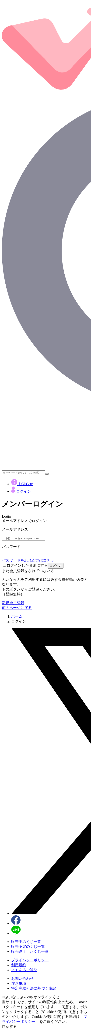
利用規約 (18, 965)
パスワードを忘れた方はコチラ (28, 560)
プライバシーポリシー (30, 960)
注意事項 (18, 983)
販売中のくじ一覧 (26, 942)
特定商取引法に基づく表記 (33, 988)
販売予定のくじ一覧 (28, 947)
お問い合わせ (22, 979)
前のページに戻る (17, 608)
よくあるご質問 (24, 970)
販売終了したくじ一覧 (30, 951)
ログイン (23, 491)
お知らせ (25, 484)
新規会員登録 (13, 603)
